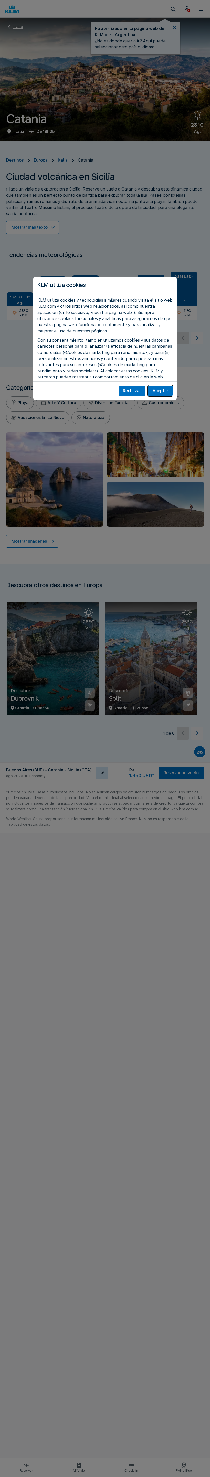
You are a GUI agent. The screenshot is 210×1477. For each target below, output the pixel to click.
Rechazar (132, 390)
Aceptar (160, 390)
